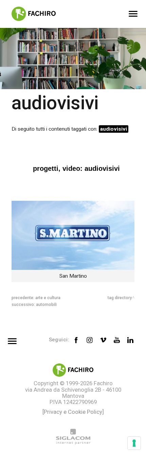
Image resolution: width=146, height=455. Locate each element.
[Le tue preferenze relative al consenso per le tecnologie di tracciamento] (134, 443)
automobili (46, 304)
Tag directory (120, 297)
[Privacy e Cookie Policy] (73, 411)
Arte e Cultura (47, 297)
